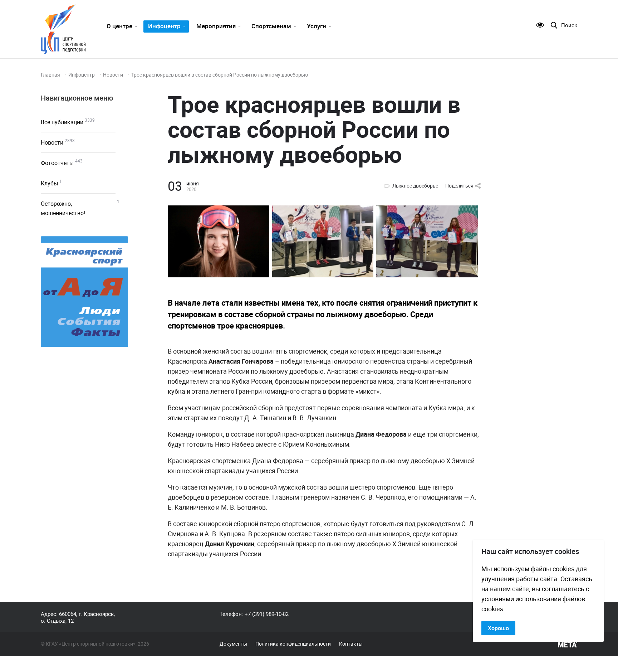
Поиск (569, 25)
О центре (119, 26)
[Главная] (63, 29)
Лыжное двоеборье (415, 186)
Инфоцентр (164, 26)
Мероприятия (216, 26)
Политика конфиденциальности (293, 644)
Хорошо (498, 628)
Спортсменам (271, 26)
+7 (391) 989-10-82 (267, 613)
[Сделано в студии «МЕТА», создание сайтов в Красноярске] (567, 645)
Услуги (316, 26)
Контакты (351, 644)
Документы (233, 644)
